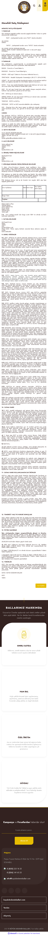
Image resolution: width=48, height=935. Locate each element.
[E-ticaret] (23, 933)
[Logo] (24, 7)
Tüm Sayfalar (41, 586)
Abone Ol (24, 841)
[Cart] (45, 5)
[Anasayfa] (8, 17)
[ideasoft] (12, 933)
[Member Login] (39, 5)
